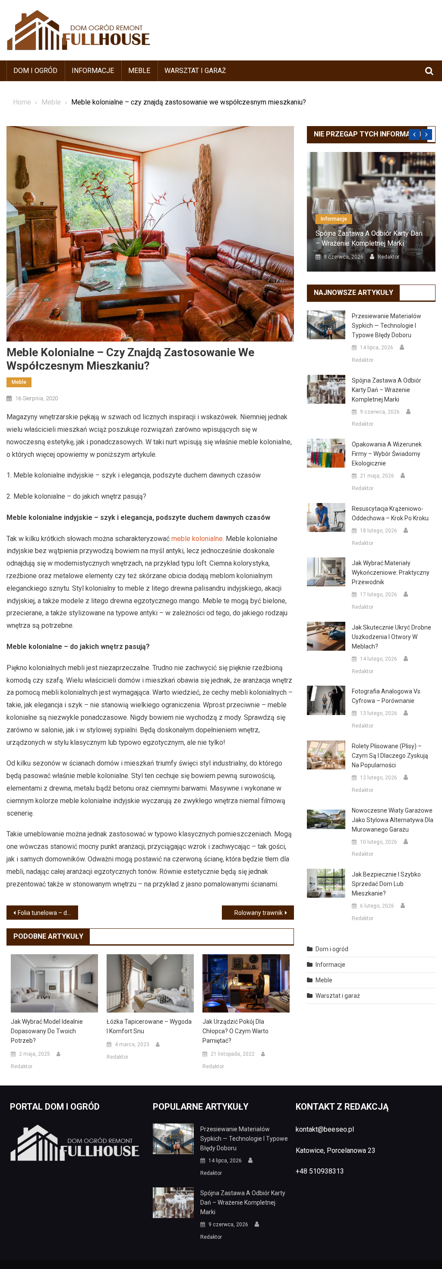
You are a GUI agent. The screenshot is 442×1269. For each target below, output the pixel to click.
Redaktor (21, 1066)
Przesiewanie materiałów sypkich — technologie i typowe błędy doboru (386, 326)
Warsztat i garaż (195, 70)
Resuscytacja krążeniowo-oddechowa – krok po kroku (390, 513)
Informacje (93, 70)
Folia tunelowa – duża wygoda (48, 912)
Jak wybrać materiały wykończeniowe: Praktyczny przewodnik (390, 572)
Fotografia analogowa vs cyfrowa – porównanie (386, 696)
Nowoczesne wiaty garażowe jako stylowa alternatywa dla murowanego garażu (392, 820)
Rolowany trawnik (258, 912)
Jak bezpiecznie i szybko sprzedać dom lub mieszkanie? (386, 884)
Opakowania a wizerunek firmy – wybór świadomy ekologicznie (387, 454)
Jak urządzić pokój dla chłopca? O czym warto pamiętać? (235, 1031)
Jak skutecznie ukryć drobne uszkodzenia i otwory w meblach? (391, 637)
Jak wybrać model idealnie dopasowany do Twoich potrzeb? (47, 1031)
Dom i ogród (35, 70)
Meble (139, 70)
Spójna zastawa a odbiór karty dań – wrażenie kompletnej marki (369, 238)
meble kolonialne (197, 539)
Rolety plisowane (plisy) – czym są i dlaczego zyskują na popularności (390, 756)
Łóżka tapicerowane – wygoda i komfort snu (149, 1026)
